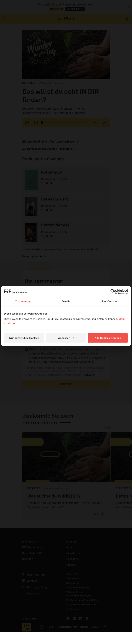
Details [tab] (66, 301)
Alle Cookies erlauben (108, 337)
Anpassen (64, 337)
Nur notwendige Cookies (24, 337)
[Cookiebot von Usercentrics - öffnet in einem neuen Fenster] (113, 291)
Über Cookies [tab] (109, 301)
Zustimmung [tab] (23, 301)
